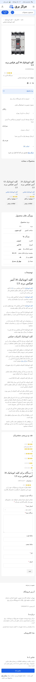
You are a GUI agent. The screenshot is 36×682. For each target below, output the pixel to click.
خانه (22, 19)
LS (4, 91)
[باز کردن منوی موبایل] (34, 7)
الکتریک (16, 19)
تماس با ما (5, 12)
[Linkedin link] (33, 83)
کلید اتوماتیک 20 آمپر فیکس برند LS (28, 184)
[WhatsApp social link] (30, 83)
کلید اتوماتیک (8, 19)
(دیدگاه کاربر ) (7, 75)
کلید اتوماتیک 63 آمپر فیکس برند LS (11, 184)
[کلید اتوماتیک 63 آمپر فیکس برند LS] (9, 172)
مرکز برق (31, 152)
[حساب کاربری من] (2, 7)
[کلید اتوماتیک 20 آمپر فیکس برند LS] (27, 172)
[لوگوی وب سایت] (18, 6)
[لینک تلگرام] (27, 83)
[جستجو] (12, 12)
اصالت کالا (26, 146)
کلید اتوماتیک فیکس (9, 22)
